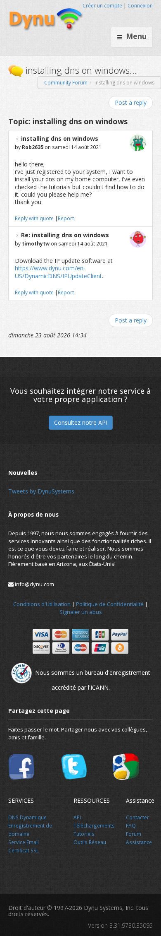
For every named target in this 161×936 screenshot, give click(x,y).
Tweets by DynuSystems (41, 491)
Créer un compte (102, 5)
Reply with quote (34, 218)
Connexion (140, 5)
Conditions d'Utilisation (42, 604)
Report (66, 218)
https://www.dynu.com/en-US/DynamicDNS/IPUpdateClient (58, 271)
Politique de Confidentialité (110, 604)
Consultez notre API (80, 422)
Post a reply (131, 102)
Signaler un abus (80, 612)
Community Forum (66, 82)
